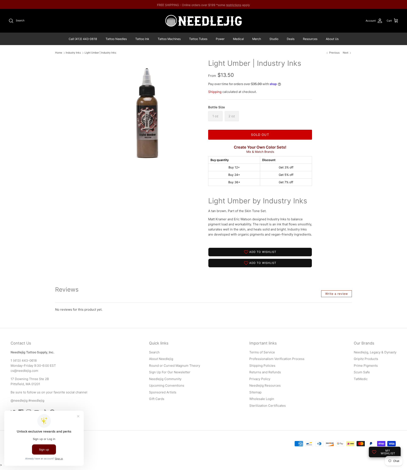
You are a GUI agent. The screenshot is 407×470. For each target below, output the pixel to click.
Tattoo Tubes (198, 39)
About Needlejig (161, 359)
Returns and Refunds (265, 372)
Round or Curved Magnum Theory (174, 366)
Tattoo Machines (169, 39)
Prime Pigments (366, 366)
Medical (238, 39)
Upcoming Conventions (166, 385)
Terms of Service (262, 352)
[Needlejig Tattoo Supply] (203, 20)
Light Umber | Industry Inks (100, 52)
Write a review (336, 293)
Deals (290, 39)
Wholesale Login (261, 399)
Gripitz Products (366, 359)
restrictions (233, 4)
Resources (310, 39)
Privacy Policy (259, 379)
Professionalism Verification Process (276, 359)
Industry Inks (73, 52)
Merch (256, 39)
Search (154, 352)
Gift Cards (156, 399)
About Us (332, 39)
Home (58, 52)
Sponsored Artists (162, 392)
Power (220, 39)
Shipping (215, 92)
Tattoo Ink (142, 39)
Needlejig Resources (265, 385)
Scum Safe (362, 372)
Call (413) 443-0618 (83, 39)
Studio (273, 39)
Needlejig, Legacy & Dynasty (375, 352)
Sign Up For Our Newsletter (169, 372)
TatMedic (361, 379)
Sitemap (255, 392)
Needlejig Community (165, 379)
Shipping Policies (262, 366)
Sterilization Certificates (267, 406)
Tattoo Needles (116, 39)
